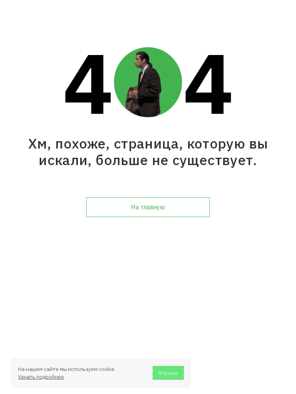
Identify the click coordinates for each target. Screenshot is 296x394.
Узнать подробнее (41, 376)
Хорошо (168, 372)
